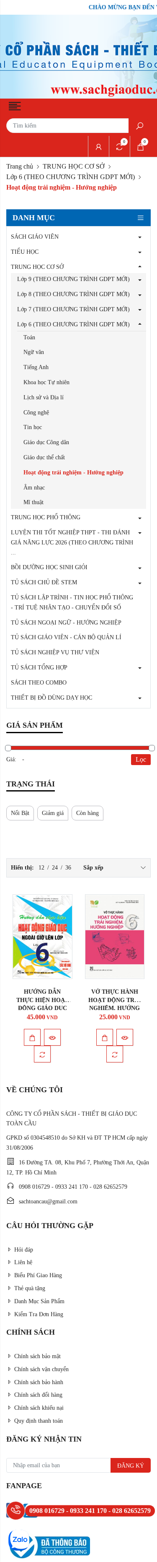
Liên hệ (23, 1262)
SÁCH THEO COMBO (39, 682)
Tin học (32, 427)
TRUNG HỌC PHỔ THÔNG (45, 517)
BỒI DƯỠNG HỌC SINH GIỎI (49, 567)
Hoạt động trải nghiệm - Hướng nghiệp (73, 472)
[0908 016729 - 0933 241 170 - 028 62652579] (15, 1510)
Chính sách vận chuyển (41, 1369)
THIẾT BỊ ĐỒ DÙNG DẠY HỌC (51, 698)
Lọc (141, 759)
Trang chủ (19, 166)
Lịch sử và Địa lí (43, 397)
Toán (29, 337)
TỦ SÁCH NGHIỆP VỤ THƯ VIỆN (55, 652)
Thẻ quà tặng (29, 1288)
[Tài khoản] (98, 146)
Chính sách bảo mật (37, 1356)
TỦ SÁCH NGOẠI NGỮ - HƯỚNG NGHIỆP (66, 623)
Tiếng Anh (36, 367)
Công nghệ (36, 412)
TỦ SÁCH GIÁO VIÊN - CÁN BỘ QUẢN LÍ (66, 637)
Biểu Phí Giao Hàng (38, 1275)
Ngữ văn (33, 352)
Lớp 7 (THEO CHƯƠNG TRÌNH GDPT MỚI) (73, 309)
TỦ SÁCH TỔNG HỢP (39, 667)
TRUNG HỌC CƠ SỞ (74, 166)
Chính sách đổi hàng (38, 1395)
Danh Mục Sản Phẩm (39, 1301)
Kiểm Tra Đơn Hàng (38, 1314)
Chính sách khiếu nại (39, 1408)
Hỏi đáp (23, 1250)
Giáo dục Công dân (46, 442)
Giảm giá (53, 813)
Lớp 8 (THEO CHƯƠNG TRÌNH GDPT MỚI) (73, 294)
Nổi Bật (20, 813)
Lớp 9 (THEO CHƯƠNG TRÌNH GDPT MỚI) (73, 279)
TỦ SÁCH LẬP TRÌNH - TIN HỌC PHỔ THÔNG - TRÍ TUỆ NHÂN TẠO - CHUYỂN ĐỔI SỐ (72, 602)
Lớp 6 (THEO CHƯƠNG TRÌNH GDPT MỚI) (70, 176)
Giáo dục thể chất (44, 457)
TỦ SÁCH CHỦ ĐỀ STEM (44, 582)
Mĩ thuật (33, 502)
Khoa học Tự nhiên (46, 382)
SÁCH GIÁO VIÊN (35, 237)
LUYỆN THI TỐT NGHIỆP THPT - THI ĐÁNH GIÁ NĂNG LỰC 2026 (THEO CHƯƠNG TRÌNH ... (72, 542)
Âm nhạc (34, 487)
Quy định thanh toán (38, 1421)
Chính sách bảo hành (38, 1382)
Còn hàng (87, 813)
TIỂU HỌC (25, 252)
